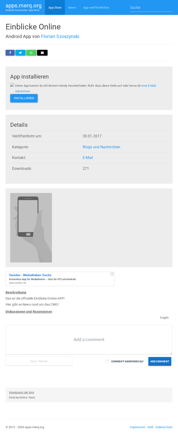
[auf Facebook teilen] (10, 53)
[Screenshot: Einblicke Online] (31, 227)
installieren (24, 98)
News (72, 7)
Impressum (137, 427)
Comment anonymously (127, 361)
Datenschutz (164, 427)
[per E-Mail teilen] (42, 53)
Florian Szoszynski (60, 36)
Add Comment (159, 361)
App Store (54, 7)
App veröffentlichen (96, 7)
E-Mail (88, 157)
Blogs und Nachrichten (101, 147)
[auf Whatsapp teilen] (31, 53)
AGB (150, 427)
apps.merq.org (23, 6)
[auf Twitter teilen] (20, 53)
